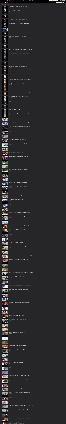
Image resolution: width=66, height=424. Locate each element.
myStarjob (24, 0)
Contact (11, 422)
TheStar (3, 0)
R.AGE (7, 0)
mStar (9, 0)
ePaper (1, 0)
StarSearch (21, 0)
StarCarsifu (18, 0)
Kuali (25, 0)
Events (5, 0)
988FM (32, 0)
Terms (13, 422)
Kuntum (28, 0)
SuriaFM (30, 0)
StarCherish (15, 0)
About (8, 422)
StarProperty (12, 0)
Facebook (19, 422)
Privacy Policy (16, 422)
